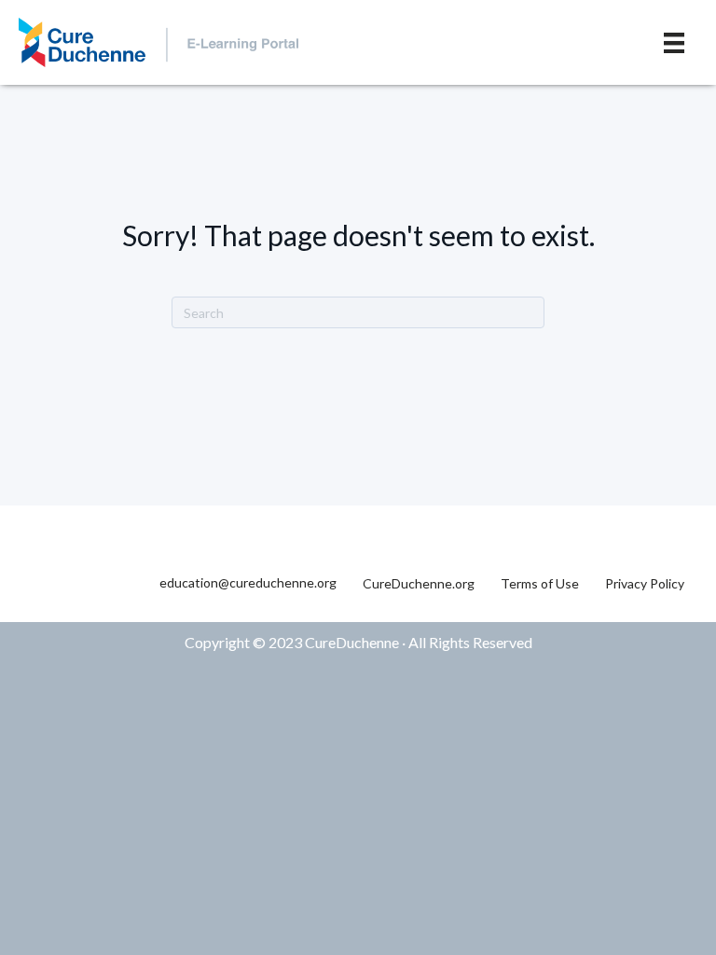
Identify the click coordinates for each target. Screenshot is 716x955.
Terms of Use (540, 583)
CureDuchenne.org (419, 583)
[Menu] (674, 42)
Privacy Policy (644, 583)
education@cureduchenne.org (248, 582)
